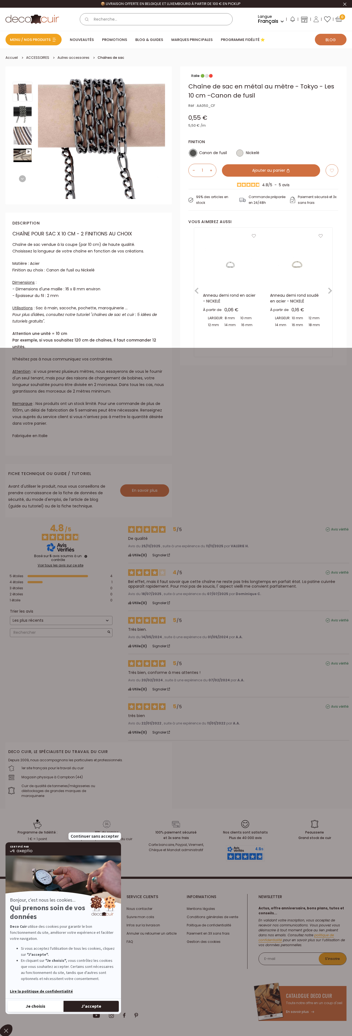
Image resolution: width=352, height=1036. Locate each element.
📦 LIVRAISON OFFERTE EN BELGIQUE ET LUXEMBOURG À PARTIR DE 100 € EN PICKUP (171, 3)
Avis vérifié (339, 529)
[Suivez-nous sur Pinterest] (136, 1015)
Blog (331, 40)
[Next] (22, 178)
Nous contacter (139, 908)
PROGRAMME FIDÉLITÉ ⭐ (243, 39)
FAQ (130, 941)
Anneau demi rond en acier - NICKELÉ (229, 298)
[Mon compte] (316, 19)
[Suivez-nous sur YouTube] (96, 1015)
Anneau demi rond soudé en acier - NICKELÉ (294, 298)
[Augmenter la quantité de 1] (213, 170)
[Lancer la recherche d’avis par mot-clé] (109, 632)
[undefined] (86, 556)
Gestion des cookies (204, 941)
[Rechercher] (87, 19)
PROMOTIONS (114, 39)
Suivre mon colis (140, 917)
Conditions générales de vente (212, 917)
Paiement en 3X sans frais (208, 933)
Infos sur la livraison (143, 925)
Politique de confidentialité (209, 925)
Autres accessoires (73, 57)
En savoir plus (145, 490)
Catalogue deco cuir (309, 995)
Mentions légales (201, 908)
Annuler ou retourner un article (152, 933)
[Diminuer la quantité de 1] (192, 170)
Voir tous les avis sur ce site (60, 565)
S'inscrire (332, 958)
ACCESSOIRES (37, 57)
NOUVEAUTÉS (82, 39)
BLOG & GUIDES (149, 39)
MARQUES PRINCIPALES (192, 39)
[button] (292, 20)
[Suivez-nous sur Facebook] (124, 1015)
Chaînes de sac (111, 57)
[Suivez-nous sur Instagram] (111, 1015)
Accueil (12, 57)
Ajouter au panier (269, 170)
